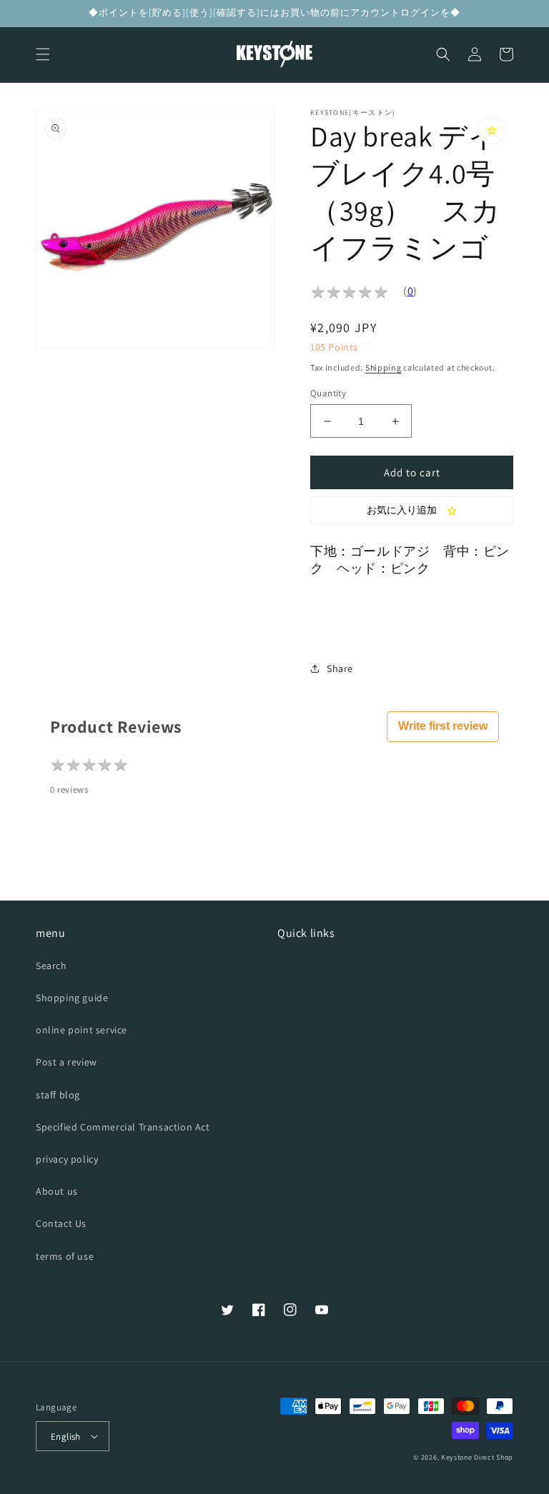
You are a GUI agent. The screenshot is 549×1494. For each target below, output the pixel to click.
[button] (43, 54)
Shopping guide (72, 997)
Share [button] (340, 668)
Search (51, 965)
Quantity (328, 393)
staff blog (58, 1094)
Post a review (66, 1062)
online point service (81, 1029)
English (66, 1436)
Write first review (443, 726)
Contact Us (61, 1223)
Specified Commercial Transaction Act (123, 1126)
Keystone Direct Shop (477, 1457)
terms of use (65, 1256)
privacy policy (67, 1159)
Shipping (383, 367)
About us (57, 1191)
